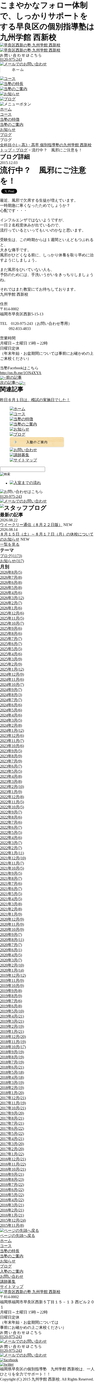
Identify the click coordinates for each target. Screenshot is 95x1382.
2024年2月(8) (11, 725)
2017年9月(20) (12, 1113)
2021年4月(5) (11, 899)
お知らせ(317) (12, 561)
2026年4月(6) (11, 593)
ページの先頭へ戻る (17, 1236)
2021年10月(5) (12, 868)
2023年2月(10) (12, 787)
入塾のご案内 (11, 1271)
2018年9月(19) (12, 1052)
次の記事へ (9, 382)
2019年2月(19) (12, 1026)
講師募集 (8, 1281)
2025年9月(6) (11, 628)
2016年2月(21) (12, 1210)
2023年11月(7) (12, 741)
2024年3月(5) (11, 720)
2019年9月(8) (11, 991)
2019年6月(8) (11, 1006)
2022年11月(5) (12, 802)
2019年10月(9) (12, 986)
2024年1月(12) (12, 730)
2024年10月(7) (12, 684)
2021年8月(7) (11, 878)
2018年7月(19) (12, 1062)
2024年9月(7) (11, 690)
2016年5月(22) (12, 1195)
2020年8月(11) (12, 940)
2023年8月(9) (11, 756)
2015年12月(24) (13, 1220)
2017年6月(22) (12, 1128)
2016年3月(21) (12, 1205)
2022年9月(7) (11, 812)
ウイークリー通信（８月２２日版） (31, 525)
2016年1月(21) (12, 1215)
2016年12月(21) (13, 1159)
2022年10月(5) (12, 807)
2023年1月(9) (11, 792)
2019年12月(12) (13, 975)
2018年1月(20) (12, 1093)
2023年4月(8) (11, 776)
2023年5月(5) (11, 771)
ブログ (6, 135)
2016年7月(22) (12, 1185)
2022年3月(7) (11, 843)
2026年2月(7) (11, 603)
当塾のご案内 (11, 124)
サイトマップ (11, 1287)
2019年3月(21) (12, 1021)
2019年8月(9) (11, 996)
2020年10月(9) (12, 929)
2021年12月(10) (13, 858)
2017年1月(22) (12, 1154)
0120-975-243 (11, 59)
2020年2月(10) (12, 965)
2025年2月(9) (11, 664)
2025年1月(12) (12, 669)
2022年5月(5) (11, 832)
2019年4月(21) (12, 1016)
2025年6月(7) (11, 644)
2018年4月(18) (12, 1077)
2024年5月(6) (11, 710)
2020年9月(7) (11, 935)
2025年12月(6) (12, 613)
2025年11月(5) (12, 618)
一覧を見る (9, 544)
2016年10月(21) (13, 1169)
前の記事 (14, 377)
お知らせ (8, 130)
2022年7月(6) (11, 822)
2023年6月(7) (11, 766)
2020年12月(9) (12, 919)
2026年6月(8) (11, 582)
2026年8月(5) (11, 572)
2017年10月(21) (13, 1108)
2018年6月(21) (12, 1067)
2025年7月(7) (11, 639)
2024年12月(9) (12, 674)
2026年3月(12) (12, 598)
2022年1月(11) (12, 853)
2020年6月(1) (11, 950)
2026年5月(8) (11, 588)
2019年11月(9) (12, 980)
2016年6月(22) (12, 1190)
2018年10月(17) (13, 1047)
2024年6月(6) (11, 705)
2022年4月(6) (11, 838)
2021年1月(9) (11, 914)
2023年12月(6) (12, 736)
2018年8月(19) (12, 1057)
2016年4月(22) (12, 1200)
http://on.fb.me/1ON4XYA (20, 373)
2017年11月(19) (13, 1103)
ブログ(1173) (11, 556)
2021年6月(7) (11, 889)
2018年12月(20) (13, 1037)
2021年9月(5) (11, 873)
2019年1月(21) (12, 1031)
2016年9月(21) (12, 1174)
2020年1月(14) (12, 970)
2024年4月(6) (11, 715)
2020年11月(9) (12, 924)
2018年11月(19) (13, 1042)
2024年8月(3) (11, 695)
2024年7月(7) (11, 700)
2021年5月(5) (11, 894)
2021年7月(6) (11, 883)
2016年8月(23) (12, 1179)
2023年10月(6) (12, 746)
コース (6, 114)
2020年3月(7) (11, 960)
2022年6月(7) (11, 827)
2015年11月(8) (12, 1225)
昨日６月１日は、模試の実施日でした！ (35, 400)
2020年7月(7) (11, 945)
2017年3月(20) (12, 1144)
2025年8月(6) (11, 633)
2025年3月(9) (11, 659)
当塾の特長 (9, 1251)
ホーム (6, 109)
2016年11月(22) (13, 1164)
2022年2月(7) (11, 848)
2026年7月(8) (11, 577)
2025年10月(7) (12, 623)
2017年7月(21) (12, 1123)
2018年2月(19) (12, 1088)
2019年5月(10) (12, 1011)
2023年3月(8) (11, 781)
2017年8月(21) (12, 1118)
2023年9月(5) (11, 751)
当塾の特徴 (9, 119)
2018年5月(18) (12, 1072)
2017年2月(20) (12, 1149)
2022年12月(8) (12, 797)
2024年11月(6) (12, 679)
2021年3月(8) (11, 904)
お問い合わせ (11, 1276)
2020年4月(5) (11, 955)
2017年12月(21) (13, 1098)
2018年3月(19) (12, 1082)
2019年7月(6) (11, 1001)
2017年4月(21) (12, 1139)
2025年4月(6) (11, 654)
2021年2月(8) (11, 909)
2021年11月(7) (12, 863)
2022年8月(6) (11, 817)
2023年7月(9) (11, 761)
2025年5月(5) (11, 649)
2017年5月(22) (12, 1134)
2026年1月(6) (11, 608)
